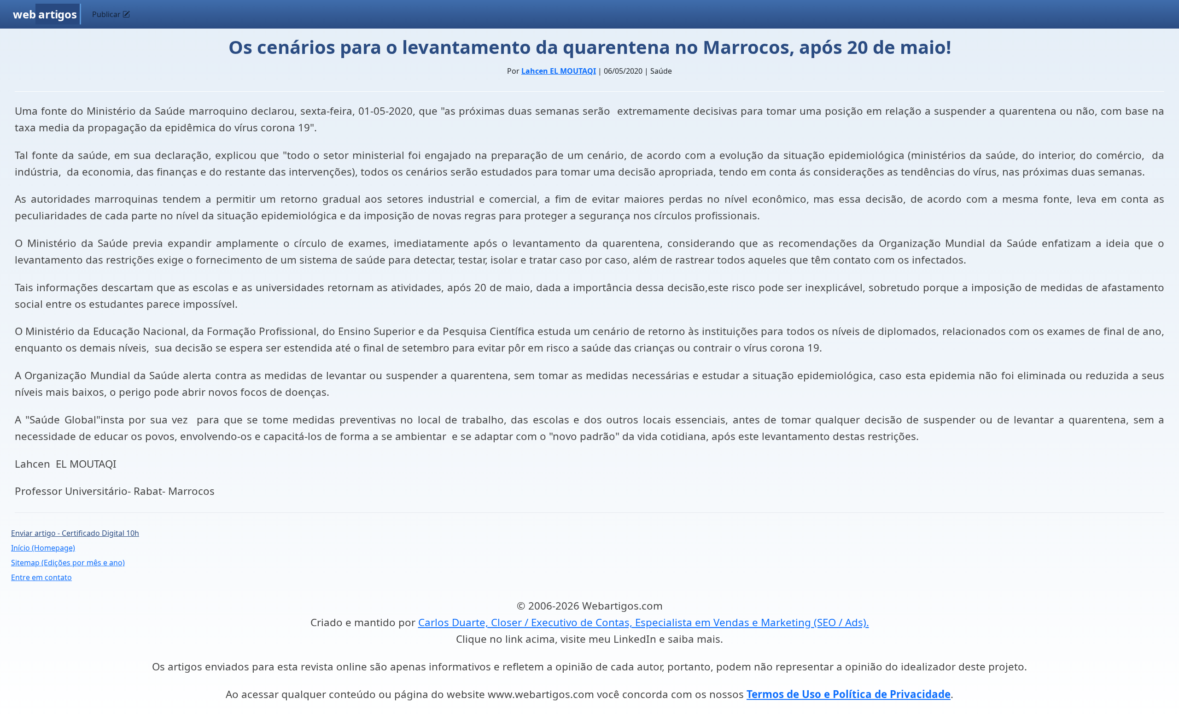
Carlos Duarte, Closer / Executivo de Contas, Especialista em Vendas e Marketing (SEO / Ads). (643, 622)
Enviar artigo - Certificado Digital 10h (75, 533)
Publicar (107, 14)
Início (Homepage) (43, 548)
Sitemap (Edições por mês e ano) (68, 563)
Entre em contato (41, 577)
